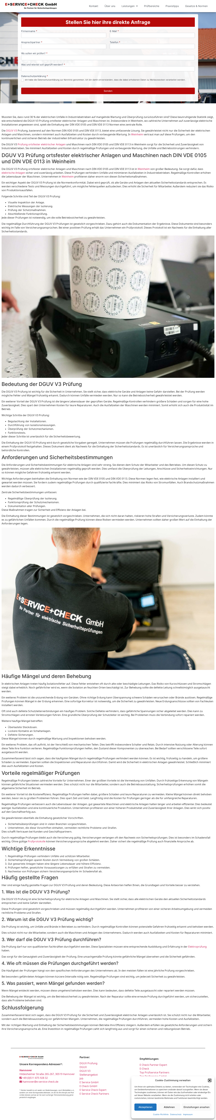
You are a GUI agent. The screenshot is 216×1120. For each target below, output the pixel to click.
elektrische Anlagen (13, 172)
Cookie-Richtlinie (161, 1114)
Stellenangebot (89, 1074)
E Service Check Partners (94, 1093)
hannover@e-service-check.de (40, 1081)
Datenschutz (176, 1114)
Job (81, 1078)
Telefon (115, 42)
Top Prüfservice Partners (154, 1072)
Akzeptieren (145, 1107)
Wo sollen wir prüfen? (34, 53)
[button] (209, 1080)
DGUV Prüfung (88, 1063)
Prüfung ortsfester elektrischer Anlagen (42, 144)
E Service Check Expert (94, 1090)
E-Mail (114, 31)
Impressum (188, 1114)
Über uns (110, 6)
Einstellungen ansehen (197, 1107)
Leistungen (128, 6)
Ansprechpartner (31, 42)
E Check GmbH (88, 1086)
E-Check (144, 1068)
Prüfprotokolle (37, 841)
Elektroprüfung (197, 946)
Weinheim (137, 134)
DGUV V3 (11, 130)
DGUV (83, 1067)
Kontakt (93, 6)
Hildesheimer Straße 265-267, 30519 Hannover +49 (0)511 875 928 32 (47, 1074)
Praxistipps (172, 6)
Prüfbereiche (151, 6)
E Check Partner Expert (153, 1065)
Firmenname (29, 31)
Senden (108, 90)
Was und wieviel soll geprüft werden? (43, 64)
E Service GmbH (89, 1082)
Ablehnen (169, 1107)
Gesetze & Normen (196, 6)
